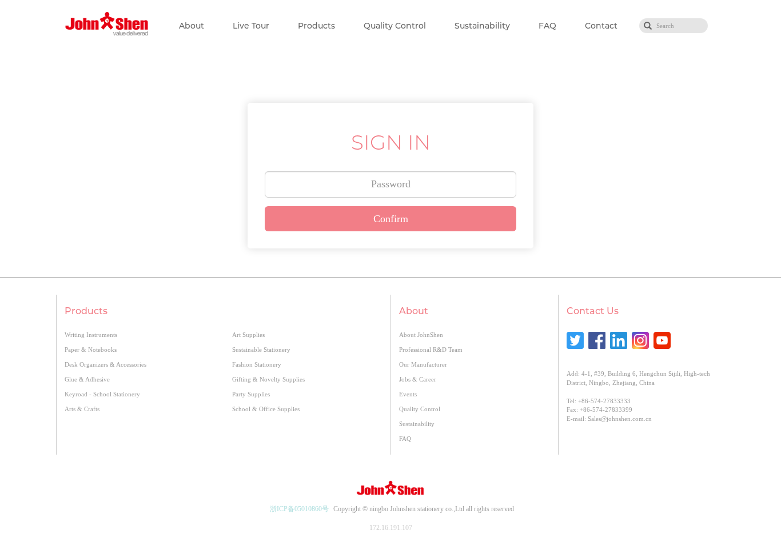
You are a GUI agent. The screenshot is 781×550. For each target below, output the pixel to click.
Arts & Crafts (82, 409)
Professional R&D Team (431, 349)
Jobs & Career (417, 379)
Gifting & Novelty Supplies (268, 379)
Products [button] (316, 26)
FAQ (547, 26)
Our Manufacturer (423, 364)
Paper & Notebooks (91, 349)
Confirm (390, 218)
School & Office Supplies (266, 409)
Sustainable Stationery (261, 349)
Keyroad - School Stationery (102, 394)
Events (408, 394)
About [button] (191, 26)
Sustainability (482, 26)
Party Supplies (251, 394)
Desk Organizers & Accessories (105, 364)
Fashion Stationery (256, 364)
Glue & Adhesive (87, 379)
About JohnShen (421, 334)
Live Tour (251, 26)
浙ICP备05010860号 (299, 509)
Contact (601, 26)
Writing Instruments (91, 334)
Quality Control (395, 26)
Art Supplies (248, 334)
